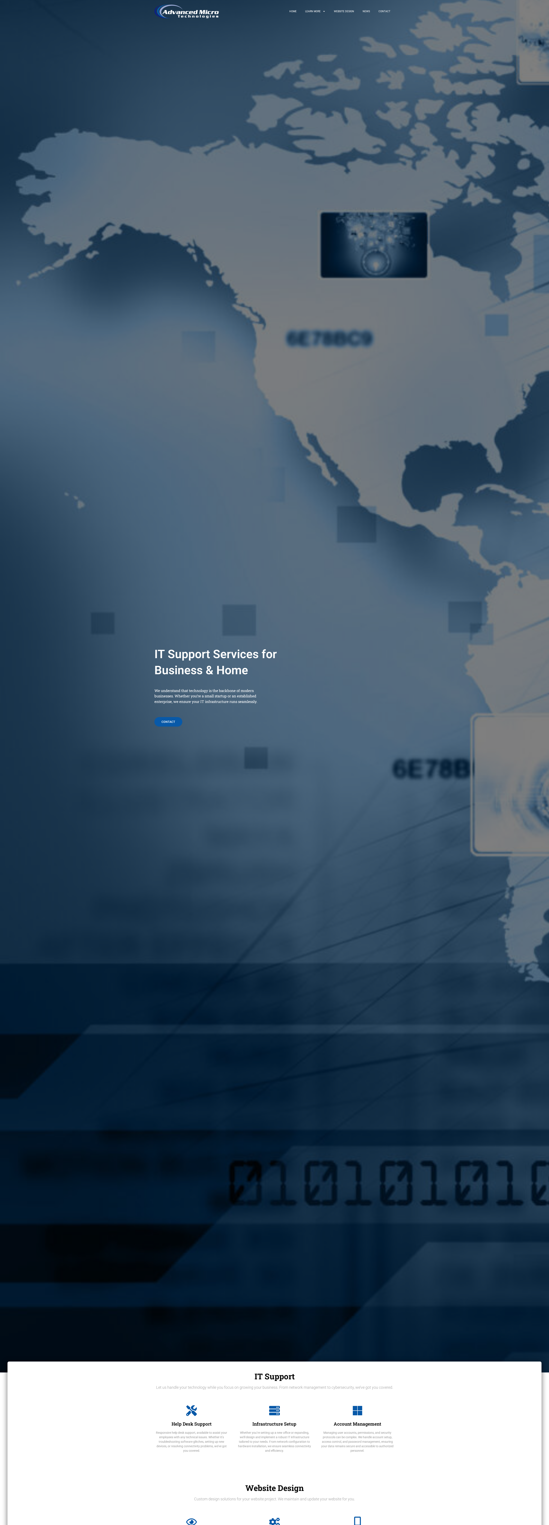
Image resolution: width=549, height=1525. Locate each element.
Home (293, 11)
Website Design (344, 11)
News (366, 11)
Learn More (313, 11)
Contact (384, 11)
